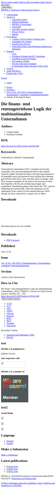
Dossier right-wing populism (24, 64)
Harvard (10, 316)
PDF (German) (13, 240)
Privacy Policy (18, 32)
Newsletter (16, 27)
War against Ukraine (20, 61)
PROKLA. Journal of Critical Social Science (20, 10)
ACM (9, 303)
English (10, 443)
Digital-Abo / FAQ (15, 73)
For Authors (12, 37)
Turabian (10, 323)
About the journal (19, 19)
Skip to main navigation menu (32, 2)
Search (4, 78)
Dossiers (10, 51)
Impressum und (19, 478)
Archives (11, 90)
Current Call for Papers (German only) (28, 39)
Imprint (15, 34)
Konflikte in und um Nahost (24, 59)
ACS (9, 306)
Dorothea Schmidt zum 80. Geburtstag (28, 56)
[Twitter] (2, 424)
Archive (10, 68)
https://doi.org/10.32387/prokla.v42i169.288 (20, 146)
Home (9, 87)
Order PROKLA (14, 71)
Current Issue (12, 14)
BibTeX (10, 337)
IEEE (9, 318)
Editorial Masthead (20, 22)
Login (9, 83)
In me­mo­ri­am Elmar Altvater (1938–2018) (30, 66)
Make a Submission (9, 455)
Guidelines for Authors (22, 41)
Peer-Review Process (21, 44)
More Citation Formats (11, 299)
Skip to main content (10, 2)
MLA (9, 321)
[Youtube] (2, 429)
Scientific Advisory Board (23, 29)
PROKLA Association (21, 24)
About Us (11, 17)
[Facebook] (2, 418)
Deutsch (10, 441)
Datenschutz (31, 478)
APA (9, 308)
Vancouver (11, 326)
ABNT (10, 311)
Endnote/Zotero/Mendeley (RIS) (20, 335)
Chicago (10, 313)
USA (14, 54)
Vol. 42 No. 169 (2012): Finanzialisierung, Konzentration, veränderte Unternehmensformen (28, 93)
